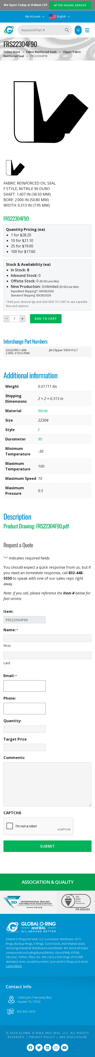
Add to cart (46, 318)
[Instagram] (56, 1047)
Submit (47, 846)
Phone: (9, 698)
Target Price (15, 739)
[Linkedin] (47, 1047)
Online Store (11, 52)
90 (40, 439)
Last (6, 662)
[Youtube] (64, 1047)
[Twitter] (39, 1047)
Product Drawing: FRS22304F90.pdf (36, 526)
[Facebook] (30, 1047)
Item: (8, 611)
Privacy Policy (42, 1037)
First (7, 645)
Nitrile (43, 410)
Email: (10, 675)
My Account (33, 16)
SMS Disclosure (73, 1037)
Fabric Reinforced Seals (41, 52)
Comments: (14, 757)
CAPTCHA (12, 812)
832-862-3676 (26, 1012)
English (61, 16)
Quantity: (12, 720)
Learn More (14, 966)
